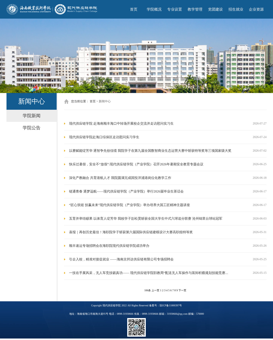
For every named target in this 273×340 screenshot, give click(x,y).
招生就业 (235, 9)
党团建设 (215, 9)
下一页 (182, 290)
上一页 (155, 290)
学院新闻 (31, 115)
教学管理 (195, 9)
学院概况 (154, 9)
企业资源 (256, 9)
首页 (133, 9)
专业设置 (174, 9)
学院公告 (31, 127)
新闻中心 (105, 101)
